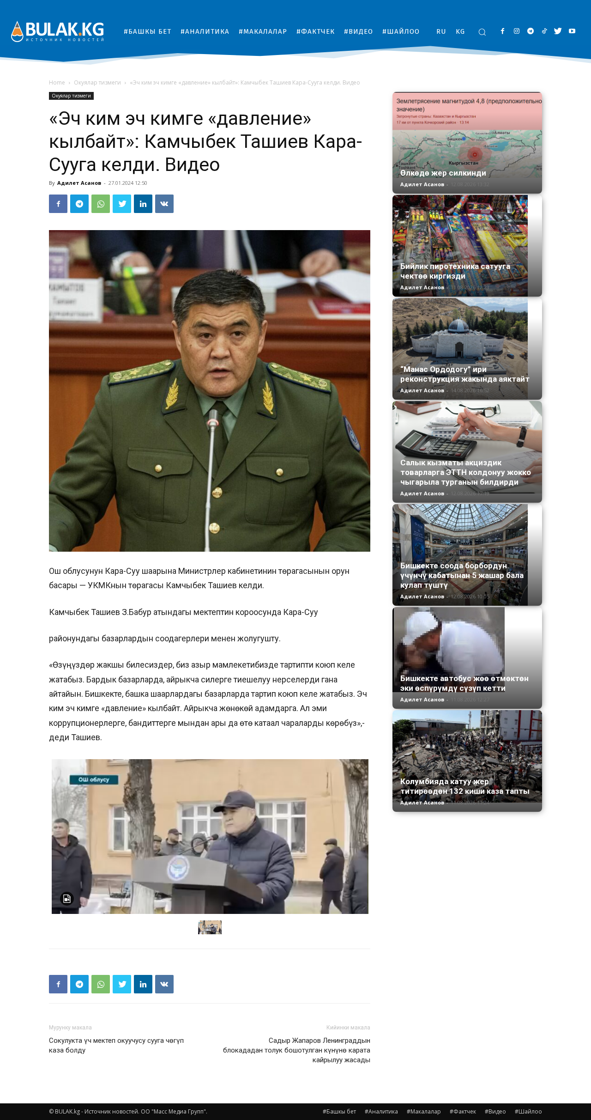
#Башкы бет (339, 1111)
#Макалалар (424, 1111)
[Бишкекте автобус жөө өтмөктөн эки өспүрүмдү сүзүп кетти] (467, 649)
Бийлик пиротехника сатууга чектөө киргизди (455, 271)
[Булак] (57, 31)
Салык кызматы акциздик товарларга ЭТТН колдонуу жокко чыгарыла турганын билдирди (465, 472)
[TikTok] (544, 32)
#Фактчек (463, 1111)
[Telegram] (530, 32)
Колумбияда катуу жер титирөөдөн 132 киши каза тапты (465, 786)
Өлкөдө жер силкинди (443, 172)
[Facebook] (503, 32)
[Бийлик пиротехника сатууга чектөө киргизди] (467, 246)
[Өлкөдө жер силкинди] (467, 135)
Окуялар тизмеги (97, 82)
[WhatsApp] (100, 204)
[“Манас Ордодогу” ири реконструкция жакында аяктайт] (467, 349)
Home (57, 82)
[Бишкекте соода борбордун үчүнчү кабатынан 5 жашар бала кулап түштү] (467, 555)
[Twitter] (558, 32)
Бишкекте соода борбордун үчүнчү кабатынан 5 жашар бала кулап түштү (462, 575)
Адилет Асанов (79, 182)
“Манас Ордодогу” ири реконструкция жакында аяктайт (465, 374)
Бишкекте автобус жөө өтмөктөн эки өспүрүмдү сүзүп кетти (464, 683)
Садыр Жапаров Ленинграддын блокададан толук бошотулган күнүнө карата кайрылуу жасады (296, 1050)
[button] (482, 31)
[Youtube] (572, 32)
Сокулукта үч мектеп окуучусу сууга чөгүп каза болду (116, 1045)
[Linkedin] (143, 204)
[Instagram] (516, 32)
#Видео (495, 1111)
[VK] (164, 204)
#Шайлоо (528, 1111)
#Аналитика (381, 1111)
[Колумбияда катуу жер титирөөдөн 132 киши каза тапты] (467, 756)
